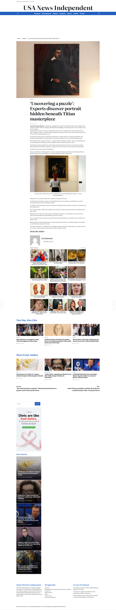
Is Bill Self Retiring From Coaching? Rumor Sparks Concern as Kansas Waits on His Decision (85, 375)
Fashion (17, 337)
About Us (47, 587)
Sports (69, 13)
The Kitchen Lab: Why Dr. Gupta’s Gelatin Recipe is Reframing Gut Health (29, 375)
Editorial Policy (48, 592)
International (46, 13)
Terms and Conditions (50, 597)
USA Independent (47, 238)
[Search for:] (25, 403)
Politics (55, 13)
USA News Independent (58, 7)
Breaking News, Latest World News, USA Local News (58, 589)
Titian (61, 127)
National (37, 13)
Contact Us (47, 591)
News (46, 594)
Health (76, 13)
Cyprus (55, 126)
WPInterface (62, 606)
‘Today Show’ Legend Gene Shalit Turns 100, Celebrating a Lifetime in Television (58, 375)
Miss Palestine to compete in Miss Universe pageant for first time (27, 340)
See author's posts (48, 241)
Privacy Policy (48, 595)
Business (63, 13)
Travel (82, 13)
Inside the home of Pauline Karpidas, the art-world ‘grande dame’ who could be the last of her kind (58, 341)
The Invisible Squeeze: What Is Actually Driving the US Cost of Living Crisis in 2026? (28, 567)
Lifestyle (32, 99)
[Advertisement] (58, 25)
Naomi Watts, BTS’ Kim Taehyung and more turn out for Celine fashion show (86, 340)
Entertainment (47, 372)
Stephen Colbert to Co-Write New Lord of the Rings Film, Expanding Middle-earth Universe (29, 543)
